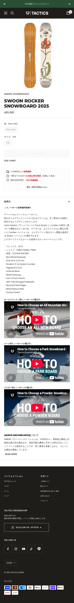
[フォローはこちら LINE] (39, 549)
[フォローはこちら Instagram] (16, 549)
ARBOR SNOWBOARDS (16, 93)
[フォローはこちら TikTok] (31, 549)
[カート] (68, 13)
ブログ (6, 486)
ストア (6, 496)
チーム (6, 491)
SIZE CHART (10, 160)
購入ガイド (44, 486)
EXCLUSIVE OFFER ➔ (29, 527)
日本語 (9, 562)
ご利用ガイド (45, 481)
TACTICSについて (10, 481)
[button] (12, 13)
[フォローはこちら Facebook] (8, 549)
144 (8, 142)
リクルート (44, 501)
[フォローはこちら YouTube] (23, 549)
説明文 (7, 201)
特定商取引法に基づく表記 (49, 491)
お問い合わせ (45, 496)
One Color (11, 129)
